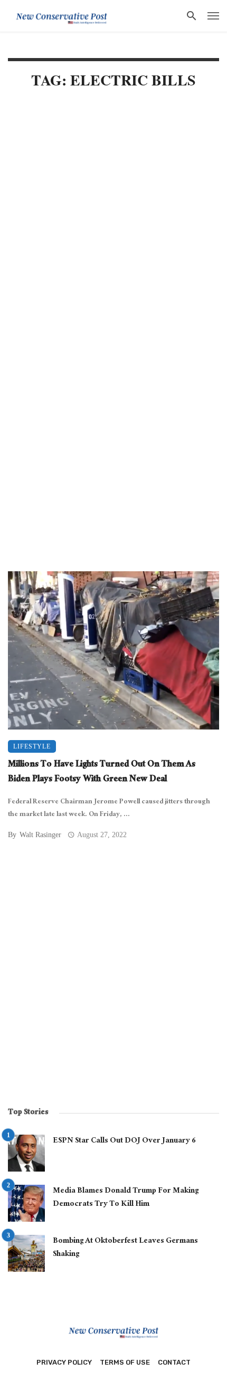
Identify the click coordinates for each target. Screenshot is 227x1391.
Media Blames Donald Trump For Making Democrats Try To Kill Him (125, 1198)
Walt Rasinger (40, 835)
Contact (174, 1362)
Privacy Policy (64, 1362)
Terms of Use (125, 1362)
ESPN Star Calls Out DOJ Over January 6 (124, 1141)
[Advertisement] (113, 222)
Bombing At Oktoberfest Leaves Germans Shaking (125, 1248)
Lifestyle (32, 746)
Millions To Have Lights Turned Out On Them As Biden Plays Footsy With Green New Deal (101, 773)
